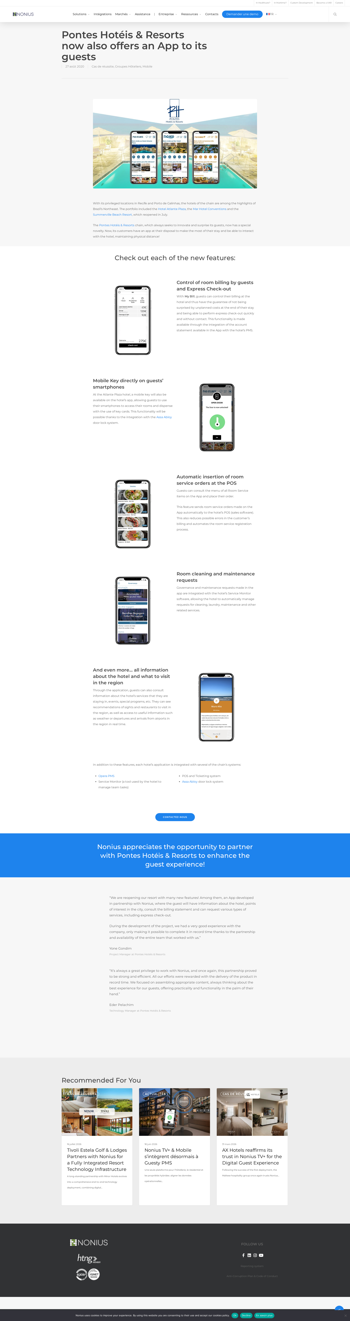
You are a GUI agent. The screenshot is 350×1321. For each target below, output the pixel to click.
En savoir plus (264, 1315)
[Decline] (345, 1315)
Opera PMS (106, 776)
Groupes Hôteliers (128, 66)
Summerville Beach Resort (112, 214)
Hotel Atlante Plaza (172, 209)
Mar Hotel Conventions (209, 209)
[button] (175, 817)
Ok (235, 1315)
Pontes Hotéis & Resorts (116, 225)
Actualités (155, 1094)
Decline (246, 1315)
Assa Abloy (164, 417)
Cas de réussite (103, 66)
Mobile (147, 66)
